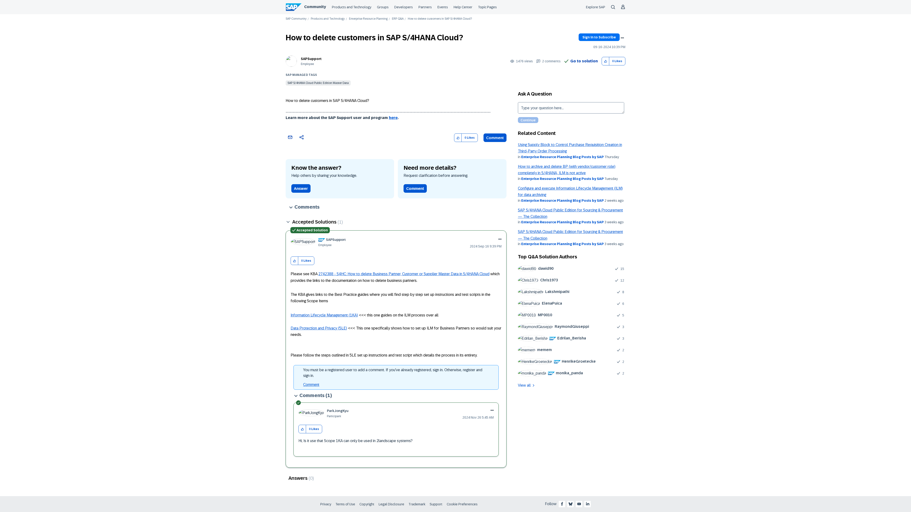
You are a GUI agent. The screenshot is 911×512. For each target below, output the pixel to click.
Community (315, 7)
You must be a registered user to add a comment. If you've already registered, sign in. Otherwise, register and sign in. (392, 373)
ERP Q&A (398, 18)
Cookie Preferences (462, 504)
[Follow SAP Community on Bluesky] (570, 504)
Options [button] (622, 38)
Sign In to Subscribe (599, 37)
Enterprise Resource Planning (368, 18)
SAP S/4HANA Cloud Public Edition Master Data (318, 83)
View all (524, 385)
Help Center (463, 7)
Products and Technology (351, 7)
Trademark (417, 504)
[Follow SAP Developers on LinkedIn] (588, 504)
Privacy (325, 504)
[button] (605, 61)
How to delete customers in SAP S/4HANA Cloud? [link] (440, 18)
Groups (383, 7)
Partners (425, 7)
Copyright (366, 504)
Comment (495, 138)
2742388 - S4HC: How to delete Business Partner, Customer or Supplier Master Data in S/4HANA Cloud (403, 274)
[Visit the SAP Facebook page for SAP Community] (562, 504)
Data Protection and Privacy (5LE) (319, 328)
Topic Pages (487, 7)
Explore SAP (595, 7)
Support (436, 504)
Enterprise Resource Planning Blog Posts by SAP (562, 157)
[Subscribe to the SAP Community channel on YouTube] (579, 504)
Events (442, 7)
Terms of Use (345, 504)
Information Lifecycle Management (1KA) (324, 315)
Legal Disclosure (391, 504)
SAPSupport (311, 59)
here (393, 118)
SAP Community (296, 18)
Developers (403, 7)
